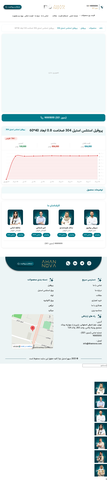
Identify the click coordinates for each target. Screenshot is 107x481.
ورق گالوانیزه (49, 300)
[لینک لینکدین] (73, 265)
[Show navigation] (104, 372)
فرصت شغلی (29, 16)
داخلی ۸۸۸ (11, 235)
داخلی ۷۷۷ (87, 235)
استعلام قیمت (63, 16)
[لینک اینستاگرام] (87, 265)
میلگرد (51, 310)
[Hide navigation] (104, 380)
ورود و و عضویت (17, 16)
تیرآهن (51, 305)
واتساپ (97, 235)
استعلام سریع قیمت (14, 7)
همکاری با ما (96, 305)
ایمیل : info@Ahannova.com (92, 342)
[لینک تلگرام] (80, 265)
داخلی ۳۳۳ (37, 235)
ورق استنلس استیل (46, 290)
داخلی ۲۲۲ (62, 235)
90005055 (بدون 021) (55, 117)
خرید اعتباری (97, 300)
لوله (52, 295)
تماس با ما (44, 16)
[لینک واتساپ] (67, 265)
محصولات (92, 28)
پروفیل (83, 28)
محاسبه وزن (97, 310)
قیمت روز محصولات (88, 15)
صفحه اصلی (73, 16)
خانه (101, 28)
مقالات (54, 16)
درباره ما (37, 16)
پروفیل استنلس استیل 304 (67, 28)
